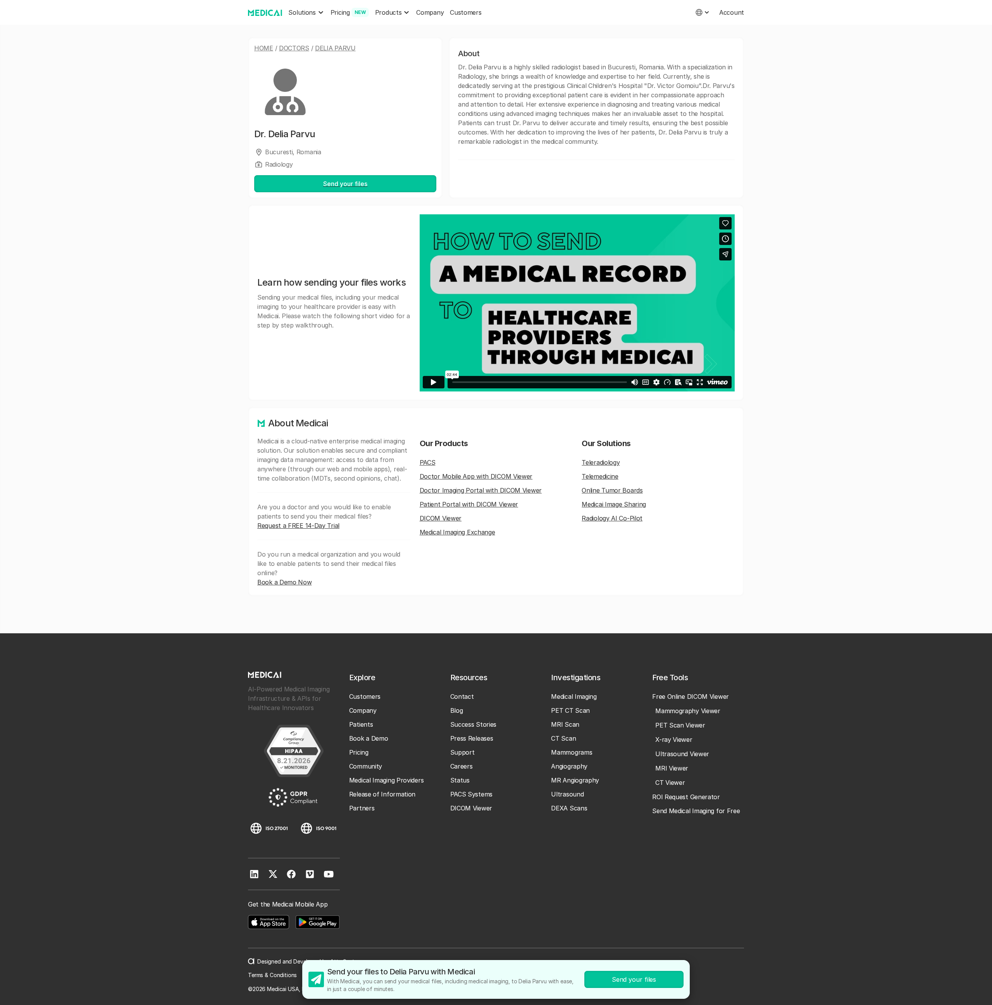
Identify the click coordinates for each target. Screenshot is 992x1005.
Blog (456, 710)
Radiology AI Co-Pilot (612, 518)
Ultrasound (567, 794)
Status (460, 780)
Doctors (294, 48)
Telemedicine (600, 476)
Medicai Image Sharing (614, 504)
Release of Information (382, 794)
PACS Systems (471, 794)
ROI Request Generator (686, 797)
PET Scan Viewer (680, 725)
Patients (361, 724)
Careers (461, 766)
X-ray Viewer (673, 739)
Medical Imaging (574, 696)
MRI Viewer (671, 768)
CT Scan (563, 738)
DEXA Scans (569, 808)
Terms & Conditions (272, 975)
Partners (362, 808)
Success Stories (473, 724)
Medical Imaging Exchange (457, 532)
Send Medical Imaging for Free (696, 811)
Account (731, 12)
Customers (465, 12)
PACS (428, 462)
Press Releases (471, 738)
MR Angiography (575, 780)
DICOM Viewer (441, 518)
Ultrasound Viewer (682, 754)
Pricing (359, 752)
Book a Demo (368, 738)
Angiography (569, 766)
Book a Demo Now (284, 582)
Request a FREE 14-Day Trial (298, 525)
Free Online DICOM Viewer (690, 696)
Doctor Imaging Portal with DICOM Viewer (481, 490)
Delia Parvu (335, 48)
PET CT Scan (570, 710)
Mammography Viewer (687, 711)
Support (462, 752)
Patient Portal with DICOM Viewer (469, 504)
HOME (263, 48)
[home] (265, 12)
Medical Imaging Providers (386, 780)
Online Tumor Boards (612, 490)
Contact (462, 696)
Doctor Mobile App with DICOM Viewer (476, 476)
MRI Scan (565, 724)
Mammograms (571, 752)
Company (430, 12)
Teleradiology (601, 462)
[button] (306, 12)
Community (365, 766)
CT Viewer (670, 782)
